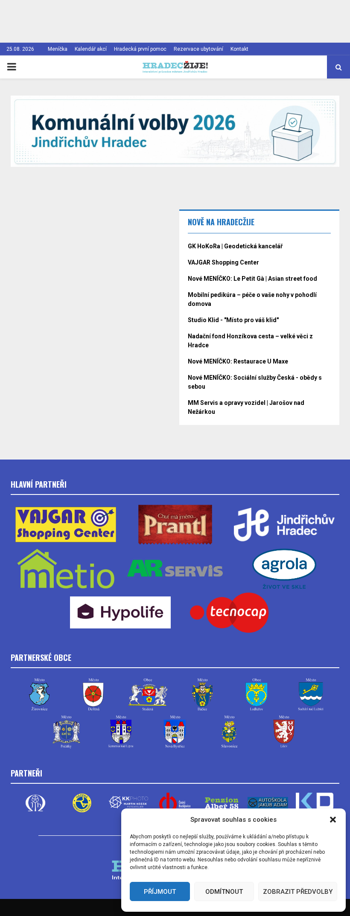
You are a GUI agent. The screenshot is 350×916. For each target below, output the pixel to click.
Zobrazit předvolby (297, 892)
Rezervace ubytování (198, 49)
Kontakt (239, 49)
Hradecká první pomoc (140, 49)
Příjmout (160, 892)
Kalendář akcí (91, 49)
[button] (333, 819)
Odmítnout (224, 892)
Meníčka (57, 49)
